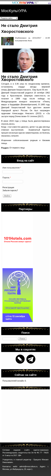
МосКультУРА (13, 10)
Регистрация (8, 187)
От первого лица (17, 148)
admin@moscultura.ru (28, 466)
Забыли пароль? (10, 190)
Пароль (6, 178)
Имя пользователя (11, 168)
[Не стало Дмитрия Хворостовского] (24, 60)
